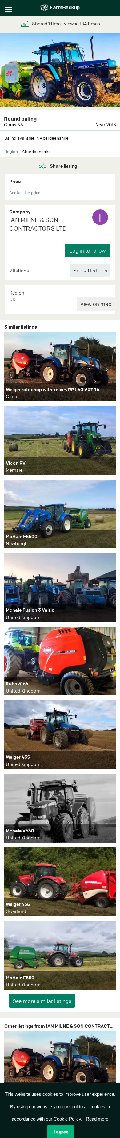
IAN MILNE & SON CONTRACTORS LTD (38, 224)
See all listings (90, 270)
